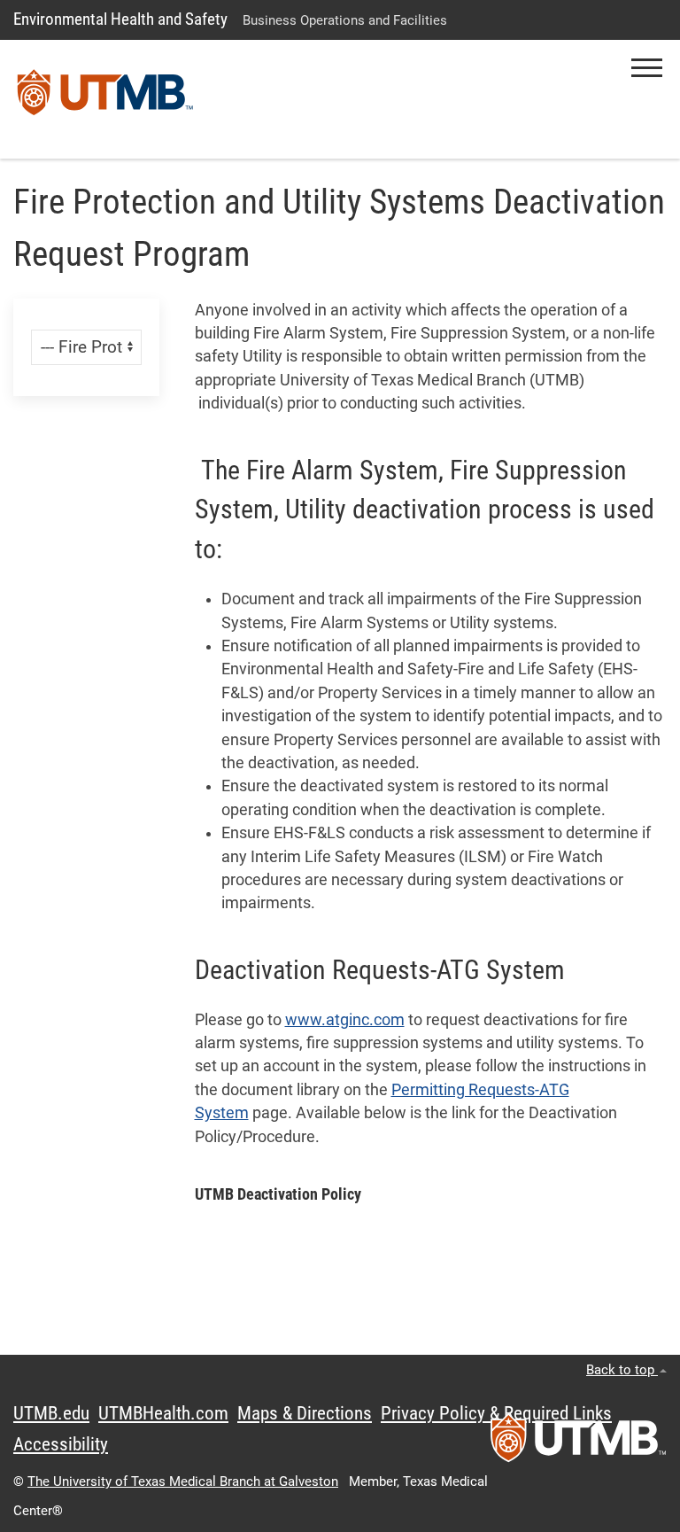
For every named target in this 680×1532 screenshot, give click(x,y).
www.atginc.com (345, 1020)
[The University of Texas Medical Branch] (105, 99)
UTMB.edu (51, 1413)
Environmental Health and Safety (120, 19)
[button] (646, 67)
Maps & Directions (304, 1413)
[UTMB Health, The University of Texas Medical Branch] (578, 1443)
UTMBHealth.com (163, 1413)
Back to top (622, 1370)
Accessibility (60, 1444)
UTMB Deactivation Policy (278, 1194)
